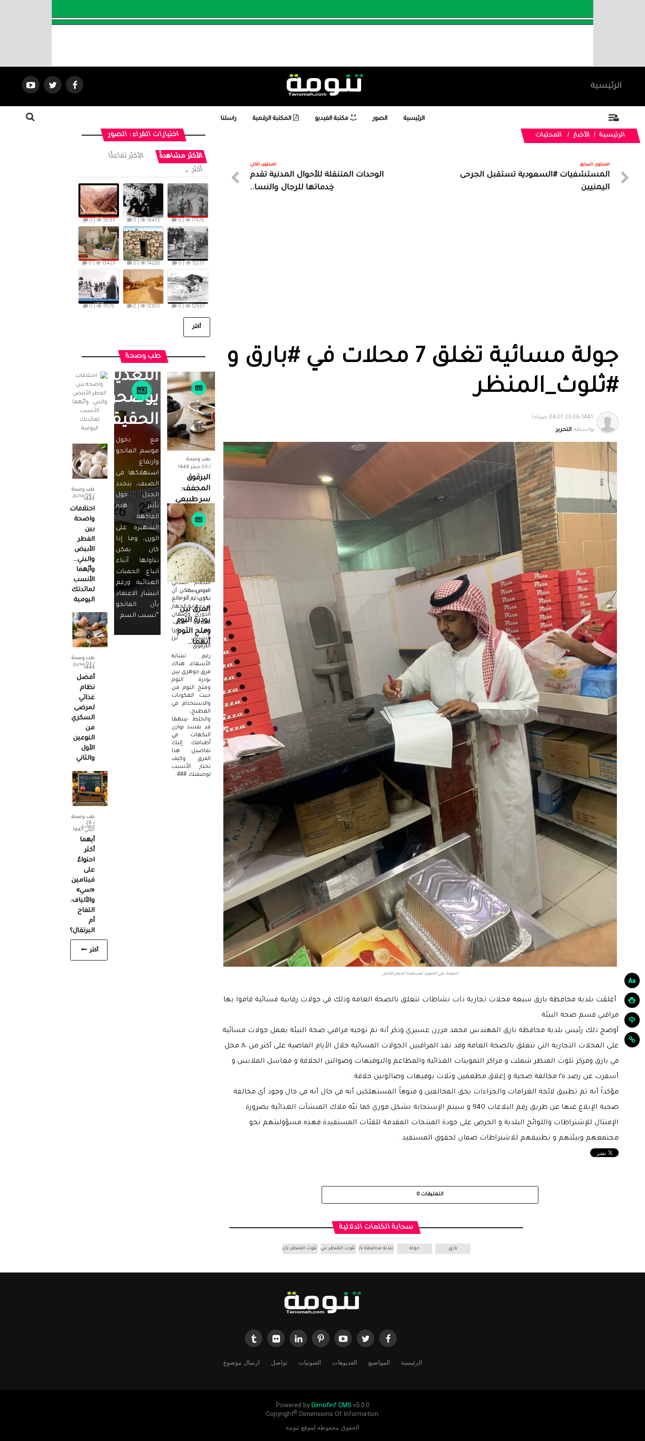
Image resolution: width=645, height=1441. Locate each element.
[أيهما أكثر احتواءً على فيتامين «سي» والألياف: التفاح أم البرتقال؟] (90, 789)
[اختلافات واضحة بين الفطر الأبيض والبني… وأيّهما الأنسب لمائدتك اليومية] (90, 462)
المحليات (549, 135)
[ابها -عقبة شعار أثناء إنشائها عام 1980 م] (98, 200)
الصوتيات (309, 1362)
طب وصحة (198, 459)
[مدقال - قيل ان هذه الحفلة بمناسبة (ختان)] (187, 243)
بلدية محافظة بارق (376, 1248)
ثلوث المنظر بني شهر (338, 1248)
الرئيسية (606, 86)
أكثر (197, 170)
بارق (452, 1248)
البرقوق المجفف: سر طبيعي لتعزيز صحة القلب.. (191, 500)
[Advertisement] (420, 277)
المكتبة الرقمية (273, 118)
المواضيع (379, 1362)
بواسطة (563, 424)
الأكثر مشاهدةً (181, 156)
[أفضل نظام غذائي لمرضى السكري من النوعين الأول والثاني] (90, 630)
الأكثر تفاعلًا (126, 156)
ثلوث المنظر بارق (300, 1248)
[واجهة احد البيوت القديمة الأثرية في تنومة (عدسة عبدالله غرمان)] (143, 243)
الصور (380, 118)
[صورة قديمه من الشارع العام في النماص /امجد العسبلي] (143, 286)
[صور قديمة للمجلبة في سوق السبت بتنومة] (98, 286)
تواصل (279, 1362)
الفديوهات (344, 1362)
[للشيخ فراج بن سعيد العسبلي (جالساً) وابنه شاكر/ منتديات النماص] (143, 200)
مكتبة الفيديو (332, 118)
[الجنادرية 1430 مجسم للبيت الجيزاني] (98, 243)
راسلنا (228, 118)
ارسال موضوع (241, 1362)
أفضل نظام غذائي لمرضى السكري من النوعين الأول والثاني (83, 718)
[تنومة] (322, 1303)
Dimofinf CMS (331, 1405)
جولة (414, 1248)
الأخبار (582, 135)
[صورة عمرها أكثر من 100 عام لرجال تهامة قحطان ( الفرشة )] (187, 200)
